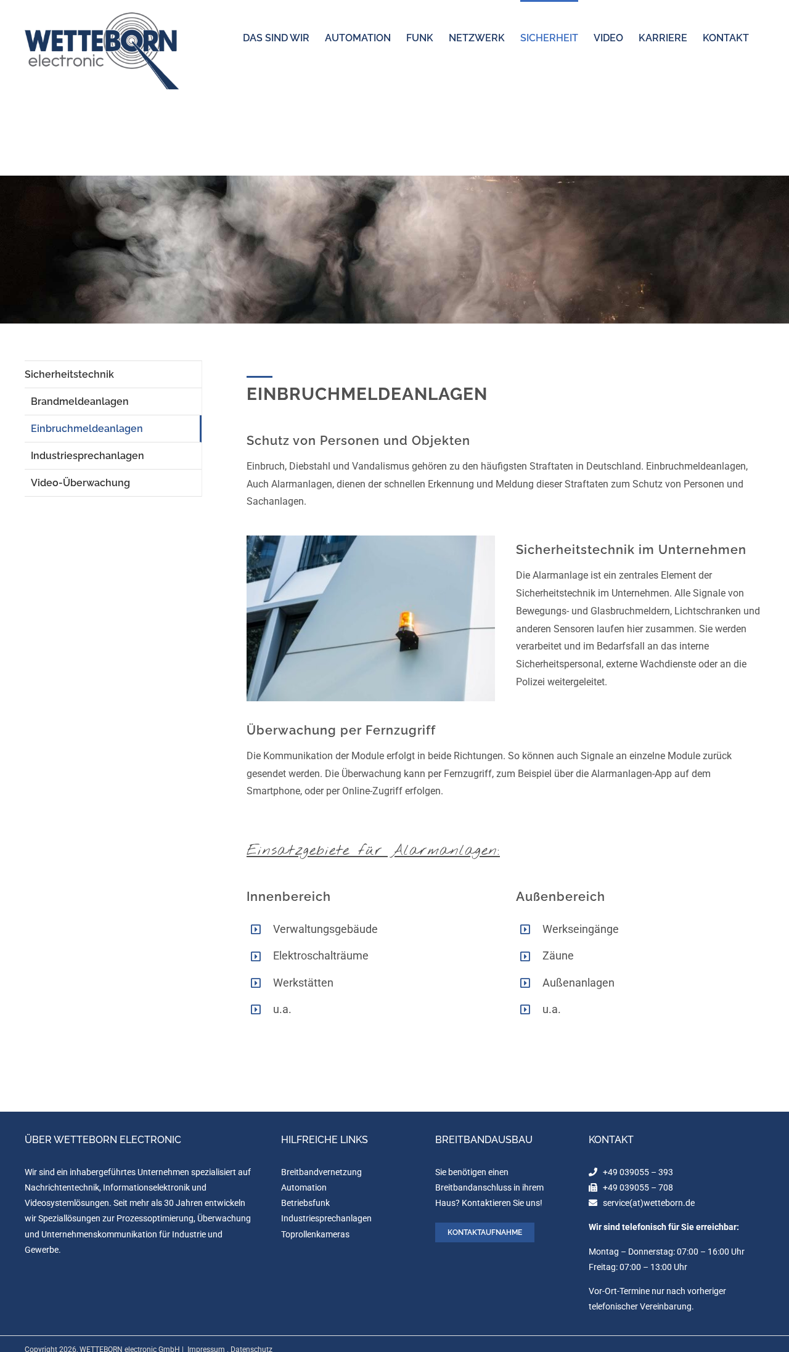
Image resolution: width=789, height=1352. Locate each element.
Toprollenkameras (315, 1234)
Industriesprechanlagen (326, 1218)
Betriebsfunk (305, 1203)
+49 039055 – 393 (638, 1172)
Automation (304, 1187)
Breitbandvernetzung (321, 1172)
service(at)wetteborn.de (649, 1203)
